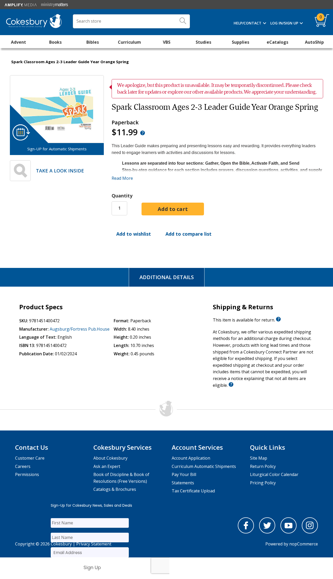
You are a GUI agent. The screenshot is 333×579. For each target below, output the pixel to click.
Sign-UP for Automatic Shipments (57, 148)
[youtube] (288, 532)
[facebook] (246, 532)
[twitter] (267, 532)
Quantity (122, 195)
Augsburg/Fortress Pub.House (80, 329)
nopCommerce (303, 544)
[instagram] (310, 532)
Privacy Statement (93, 544)
